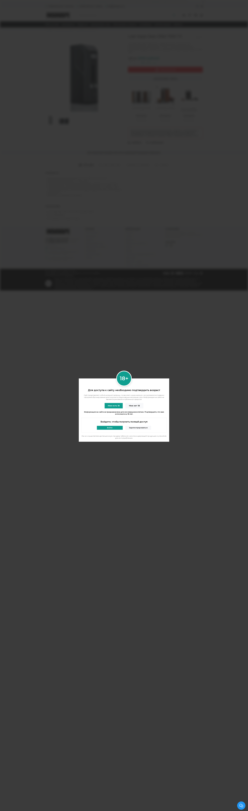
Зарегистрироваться (138, 428)
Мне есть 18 (114, 406)
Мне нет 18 (134, 406)
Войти (110, 428)
